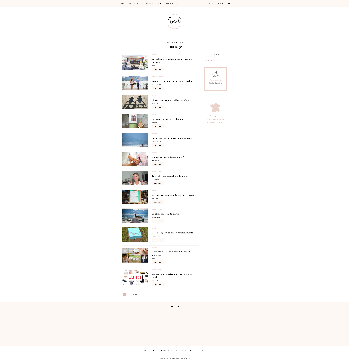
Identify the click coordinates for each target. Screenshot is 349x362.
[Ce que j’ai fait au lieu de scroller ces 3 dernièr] (22, 327)
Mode (159, 269)
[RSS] (218, 3)
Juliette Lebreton (178, 358)
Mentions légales (186, 358)
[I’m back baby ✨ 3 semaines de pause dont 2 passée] (109, 327)
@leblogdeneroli (174, 310)
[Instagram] (209, 3)
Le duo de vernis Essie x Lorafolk (168, 119)
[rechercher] (176, 3)
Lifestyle (161, 76)
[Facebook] (222, 3)
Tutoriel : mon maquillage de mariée (170, 175)
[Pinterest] (214, 60)
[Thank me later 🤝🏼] (327, 327)
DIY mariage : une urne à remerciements (172, 232)
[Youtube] (208, 60)
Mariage (154, 54)
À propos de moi (147, 3)
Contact (160, 3)
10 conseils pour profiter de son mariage (172, 137)
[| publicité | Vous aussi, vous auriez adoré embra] (240, 327)
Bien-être (154, 76)
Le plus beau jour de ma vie (165, 213)
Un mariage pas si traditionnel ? (168, 156)
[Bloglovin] (224, 3)
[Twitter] (220, 3)
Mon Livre (169, 3)
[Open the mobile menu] (229, 3)
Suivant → (135, 294)
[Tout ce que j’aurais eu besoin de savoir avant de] (283, 327)
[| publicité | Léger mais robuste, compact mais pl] (196, 327)
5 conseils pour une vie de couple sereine (172, 81)
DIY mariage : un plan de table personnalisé (174, 194)
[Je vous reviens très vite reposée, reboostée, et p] (152, 327)
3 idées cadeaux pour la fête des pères (170, 100)
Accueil (122, 3)
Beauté (154, 114)
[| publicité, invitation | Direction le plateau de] (65, 327)
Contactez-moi (215, 80)
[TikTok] (211, 60)
